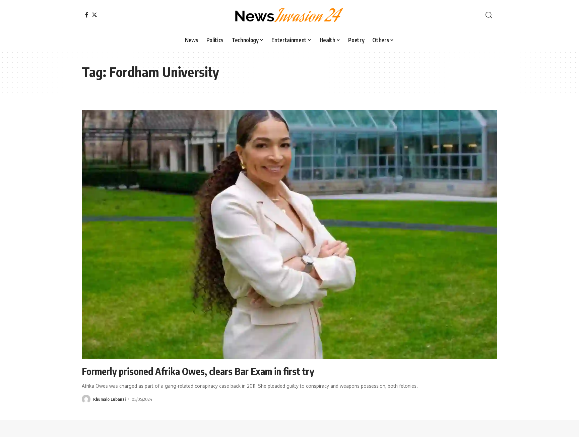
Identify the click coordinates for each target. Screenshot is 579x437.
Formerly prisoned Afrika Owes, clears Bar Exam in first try (198, 371)
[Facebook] (86, 14)
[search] (489, 15)
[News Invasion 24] (289, 15)
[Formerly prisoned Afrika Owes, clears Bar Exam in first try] (289, 234)
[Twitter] (94, 14)
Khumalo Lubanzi (109, 399)
